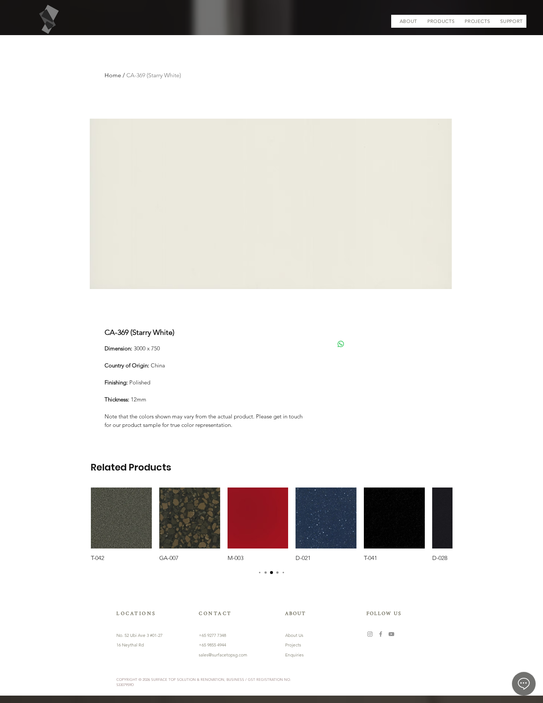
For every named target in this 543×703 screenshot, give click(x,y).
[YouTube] (391, 634)
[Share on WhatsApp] (341, 344)
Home (113, 75)
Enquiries (294, 655)
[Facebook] (380, 634)
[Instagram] (369, 634)
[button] (441, 21)
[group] (271, 524)
